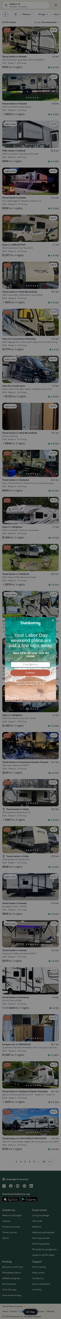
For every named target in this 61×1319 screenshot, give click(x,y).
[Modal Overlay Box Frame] (30, 659)
